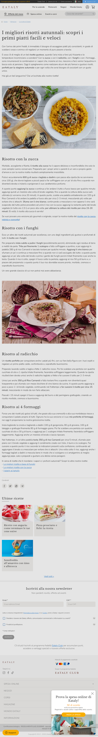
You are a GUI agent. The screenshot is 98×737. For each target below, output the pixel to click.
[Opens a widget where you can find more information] (10, 733)
